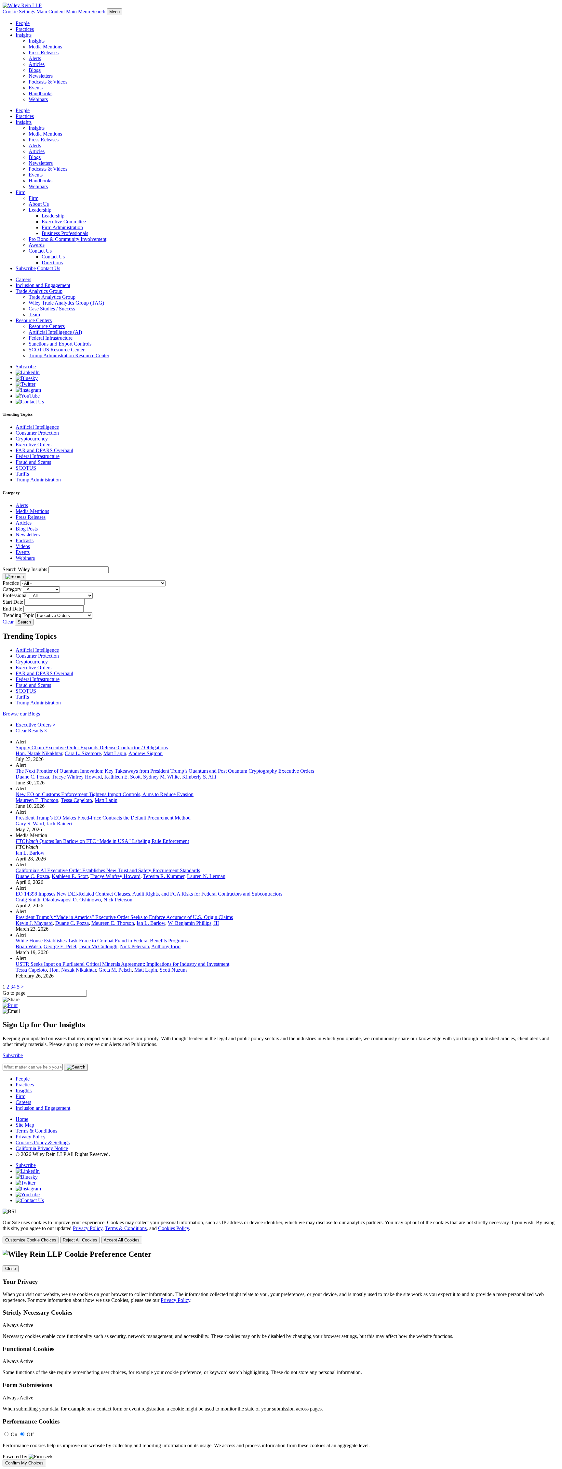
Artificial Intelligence (37, 427)
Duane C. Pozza (32, 777)
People (23, 23)
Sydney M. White (161, 777)
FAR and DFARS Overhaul (44, 450)
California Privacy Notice (42, 1148)
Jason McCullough (98, 946)
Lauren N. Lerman (206, 876)
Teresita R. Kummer (163, 876)
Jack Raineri (59, 823)
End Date (12, 608)
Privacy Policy (31, 1136)
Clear (8, 621)
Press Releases (44, 52)
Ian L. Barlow (30, 853)
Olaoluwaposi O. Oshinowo (72, 899)
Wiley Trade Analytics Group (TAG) (66, 303)
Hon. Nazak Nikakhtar (39, 753)
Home (22, 1119)
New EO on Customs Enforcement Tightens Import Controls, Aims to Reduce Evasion (105, 794)
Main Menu (78, 11)
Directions (52, 262)
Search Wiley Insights (25, 569)
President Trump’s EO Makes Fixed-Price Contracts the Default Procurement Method (103, 817)
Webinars (38, 99)
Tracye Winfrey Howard (77, 777)
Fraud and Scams (33, 462)
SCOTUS (26, 468)
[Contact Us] (30, 401)
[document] (281, 1358)
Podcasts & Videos (48, 82)
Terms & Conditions (36, 1131)
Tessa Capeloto (76, 800)
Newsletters (41, 76)
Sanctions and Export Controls (60, 344)
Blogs (35, 70)
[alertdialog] (281, 1358)
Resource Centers (34, 320)
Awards (37, 245)
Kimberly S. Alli (199, 777)
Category (12, 589)
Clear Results (31, 730)
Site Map (25, 1125)
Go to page (15, 993)
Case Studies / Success (52, 308)
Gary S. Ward (30, 823)
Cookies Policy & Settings (43, 1142)
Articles (37, 64)
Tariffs (22, 474)
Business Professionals (65, 233)
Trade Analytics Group (39, 291)
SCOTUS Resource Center (57, 349)
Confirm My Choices (24, 1463)
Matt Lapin (114, 753)
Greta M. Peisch (115, 970)
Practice (11, 583)
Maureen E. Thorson (37, 800)
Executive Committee (64, 221)
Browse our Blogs (21, 713)
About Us (39, 204)
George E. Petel (60, 946)
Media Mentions (45, 46)
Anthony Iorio (166, 946)
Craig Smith (28, 899)
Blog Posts (27, 528)
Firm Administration (62, 227)
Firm (20, 192)
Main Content (50, 11)
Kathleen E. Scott (122, 777)
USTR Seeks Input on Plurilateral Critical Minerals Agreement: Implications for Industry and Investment (122, 964)
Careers (23, 279)
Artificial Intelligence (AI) (55, 332)
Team (34, 314)
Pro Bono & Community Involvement (67, 239)
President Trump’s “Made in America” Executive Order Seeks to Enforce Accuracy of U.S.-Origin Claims (124, 917)
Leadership (40, 210)
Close (10, 1268)
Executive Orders (33, 444)
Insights (24, 35)
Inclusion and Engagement (43, 285)
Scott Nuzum (173, 970)
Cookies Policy (173, 1228)
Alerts (35, 58)
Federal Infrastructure (51, 338)
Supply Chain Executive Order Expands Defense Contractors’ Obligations (92, 747)
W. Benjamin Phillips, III (193, 923)
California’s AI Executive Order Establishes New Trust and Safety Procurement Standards (108, 870)
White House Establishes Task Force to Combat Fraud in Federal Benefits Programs (102, 940)
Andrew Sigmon (145, 753)
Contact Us (40, 251)
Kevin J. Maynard (34, 923)
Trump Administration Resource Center (69, 355)
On (14, 1434)
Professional (15, 595)
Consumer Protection (37, 433)
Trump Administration (38, 479)
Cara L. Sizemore (83, 753)
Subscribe (26, 268)
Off (30, 1434)
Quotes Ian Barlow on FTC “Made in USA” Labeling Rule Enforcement (102, 841)
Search (98, 11)
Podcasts (24, 540)
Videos (23, 546)
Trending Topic (18, 615)
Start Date (13, 602)
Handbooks (40, 93)
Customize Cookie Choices (30, 1240)
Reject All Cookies (80, 1240)
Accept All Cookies (122, 1240)
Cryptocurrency (32, 438)
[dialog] (281, 1231)
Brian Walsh (28, 946)
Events (36, 87)
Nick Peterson (117, 899)
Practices (25, 29)
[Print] (10, 1005)
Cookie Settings (19, 11)
